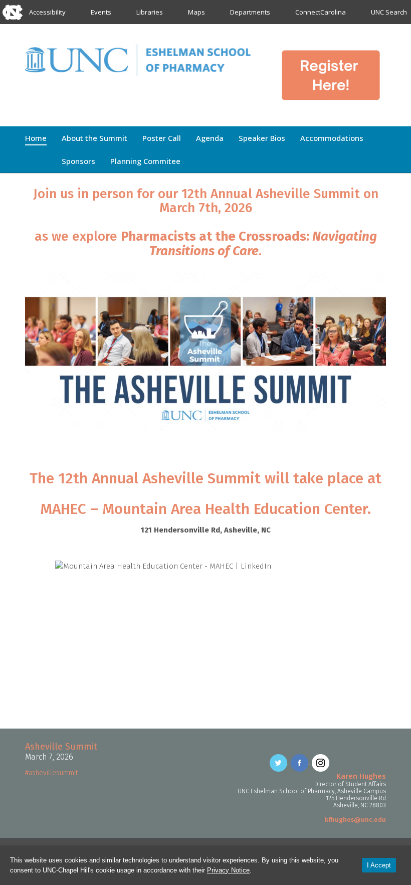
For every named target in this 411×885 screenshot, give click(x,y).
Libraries (149, 12)
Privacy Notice (228, 870)
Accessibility (47, 12)
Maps (196, 12)
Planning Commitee (145, 161)
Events (101, 12)
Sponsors (78, 161)
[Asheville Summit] (138, 58)
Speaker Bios (262, 138)
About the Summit (94, 138)
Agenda (210, 138)
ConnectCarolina (320, 12)
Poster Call (161, 138)
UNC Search (389, 12)
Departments (250, 12)
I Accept (379, 865)
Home (36, 138)
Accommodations (331, 138)
